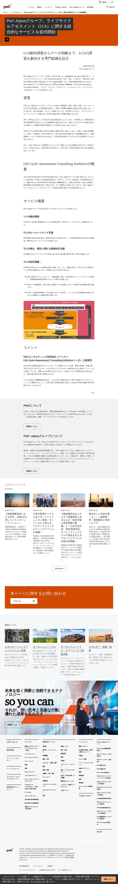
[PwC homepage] (7, 6)
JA (112, 2)
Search (112, 7)
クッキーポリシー (37, 882)
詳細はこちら (31, 426)
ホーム (5, 12)
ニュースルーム (16, 12)
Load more (59, 568)
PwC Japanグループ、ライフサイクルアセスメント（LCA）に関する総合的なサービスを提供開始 (55, 12)
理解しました (108, 879)
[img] (7, 39)
